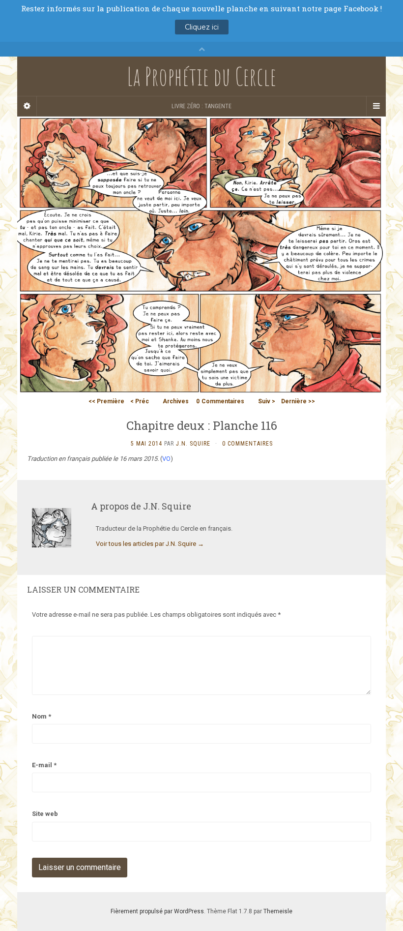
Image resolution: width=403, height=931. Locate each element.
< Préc (139, 401)
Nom (41, 716)
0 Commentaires (247, 443)
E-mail (44, 765)
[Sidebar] (27, 106)
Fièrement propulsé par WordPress (157, 911)
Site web (45, 813)
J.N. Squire (193, 443)
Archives (176, 401)
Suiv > (266, 401)
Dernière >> (298, 401)
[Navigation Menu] (376, 106)
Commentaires (220, 401)
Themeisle (277, 911)
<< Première (106, 401)
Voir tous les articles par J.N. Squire (150, 543)
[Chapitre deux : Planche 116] (201, 254)
